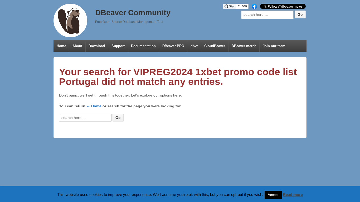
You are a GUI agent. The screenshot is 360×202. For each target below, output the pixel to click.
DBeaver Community (133, 12)
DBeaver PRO (173, 46)
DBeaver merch (244, 46)
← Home (93, 106)
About (77, 46)
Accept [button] (273, 195)
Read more (293, 194)
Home (61, 46)
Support (118, 46)
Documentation (143, 46)
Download (97, 46)
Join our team (274, 46)
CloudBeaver (214, 46)
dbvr (194, 46)
